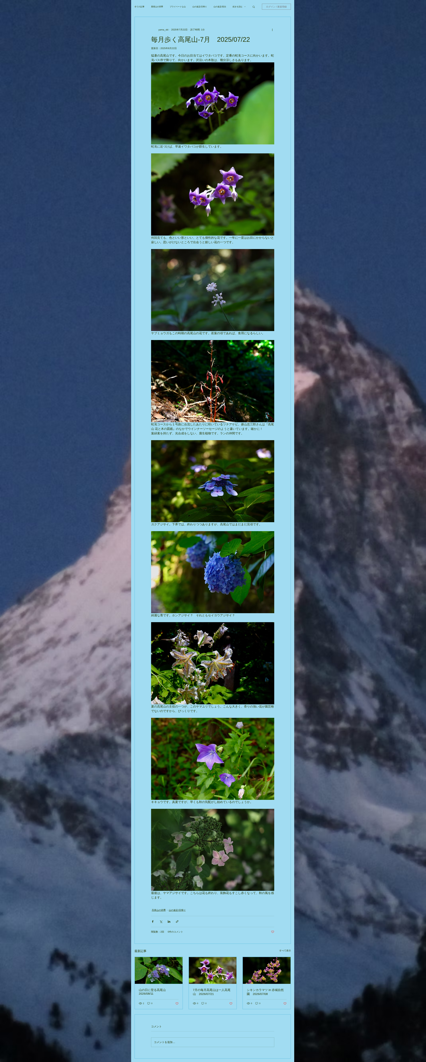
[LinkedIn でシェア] (169, 921)
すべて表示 (285, 950)
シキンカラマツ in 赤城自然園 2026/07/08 (265, 992)
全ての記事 (139, 6)
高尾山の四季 (157, 6)
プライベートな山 (178, 6)
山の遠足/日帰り (199, 6)
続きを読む (238, 6)
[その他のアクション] (272, 30)
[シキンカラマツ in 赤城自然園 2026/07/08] (267, 970)
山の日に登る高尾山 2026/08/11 (154, 991)
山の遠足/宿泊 (219, 6)
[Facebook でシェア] (152, 921)
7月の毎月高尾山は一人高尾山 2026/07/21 (211, 992)
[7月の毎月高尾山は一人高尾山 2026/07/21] (213, 970)
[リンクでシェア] (177, 921)
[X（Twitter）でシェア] (160, 921)
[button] (253, 6)
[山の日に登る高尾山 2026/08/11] (159, 970)
